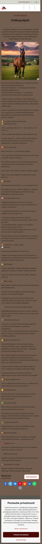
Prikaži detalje (21, 540)
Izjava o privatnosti (21, 528)
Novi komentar (31, 477)
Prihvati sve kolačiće (21, 535)
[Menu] (37, 7)
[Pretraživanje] (26, 7)
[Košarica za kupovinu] (32, 7)
